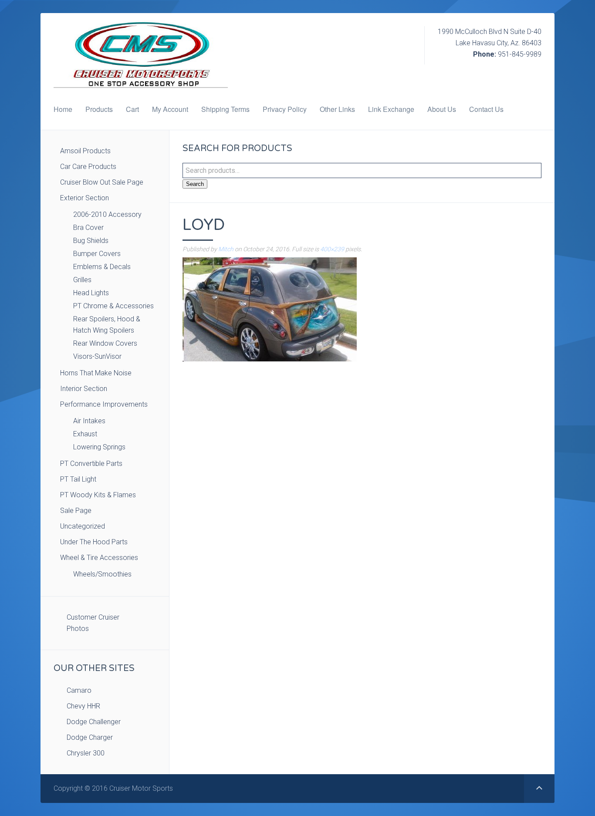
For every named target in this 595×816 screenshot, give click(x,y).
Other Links (337, 109)
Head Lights (91, 293)
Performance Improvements (104, 404)
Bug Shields (90, 240)
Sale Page (75, 510)
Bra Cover (88, 227)
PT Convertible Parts (91, 463)
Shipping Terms (225, 109)
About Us (441, 109)
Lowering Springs (99, 447)
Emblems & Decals (102, 267)
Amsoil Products (85, 151)
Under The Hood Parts (94, 542)
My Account (170, 109)
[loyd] (270, 309)
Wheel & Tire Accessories (99, 557)
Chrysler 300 (86, 753)
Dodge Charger (90, 737)
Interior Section (83, 388)
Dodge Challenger (94, 722)
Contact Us (486, 109)
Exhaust (85, 434)
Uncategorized (82, 526)
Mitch (225, 249)
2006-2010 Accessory (107, 214)
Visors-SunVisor (97, 356)
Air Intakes (89, 421)
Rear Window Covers (105, 343)
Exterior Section (84, 198)
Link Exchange (391, 109)
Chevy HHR (83, 706)
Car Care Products (88, 166)
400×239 (332, 249)
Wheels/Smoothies (102, 574)
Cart (132, 109)
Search (195, 184)
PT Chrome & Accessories (113, 306)
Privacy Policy (285, 109)
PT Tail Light (78, 479)
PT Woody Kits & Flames (98, 495)
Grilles (82, 280)
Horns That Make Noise (96, 373)
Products (99, 109)
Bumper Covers (97, 254)
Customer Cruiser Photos (93, 623)
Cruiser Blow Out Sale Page (101, 182)
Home (63, 109)
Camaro (79, 690)
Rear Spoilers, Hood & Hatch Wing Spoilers (106, 324)
